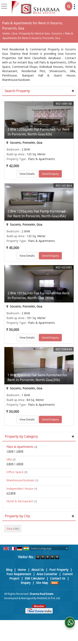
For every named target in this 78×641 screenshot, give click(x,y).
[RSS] (54, 583)
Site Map (42, 583)
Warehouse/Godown (20, 480)
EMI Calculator (35, 578)
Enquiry (26, 583)
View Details (27, 174)
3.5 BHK (11, 493)
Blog (9, 570)
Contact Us (57, 578)
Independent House (19, 488)
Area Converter (47, 574)
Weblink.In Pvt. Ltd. (49, 598)
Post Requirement (18, 574)
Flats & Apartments (19, 447)
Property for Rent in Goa (35, 33)
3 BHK (10, 464)
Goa (14, 33)
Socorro (57, 33)
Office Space (15, 472)
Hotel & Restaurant (19, 501)
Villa (9, 459)
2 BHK (19, 451)
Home (6, 33)
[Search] (68, 6)
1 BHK (10, 451)
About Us (37, 570)
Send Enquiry (50, 174)
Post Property (58, 570)
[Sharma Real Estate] (36, 8)
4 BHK (19, 464)
